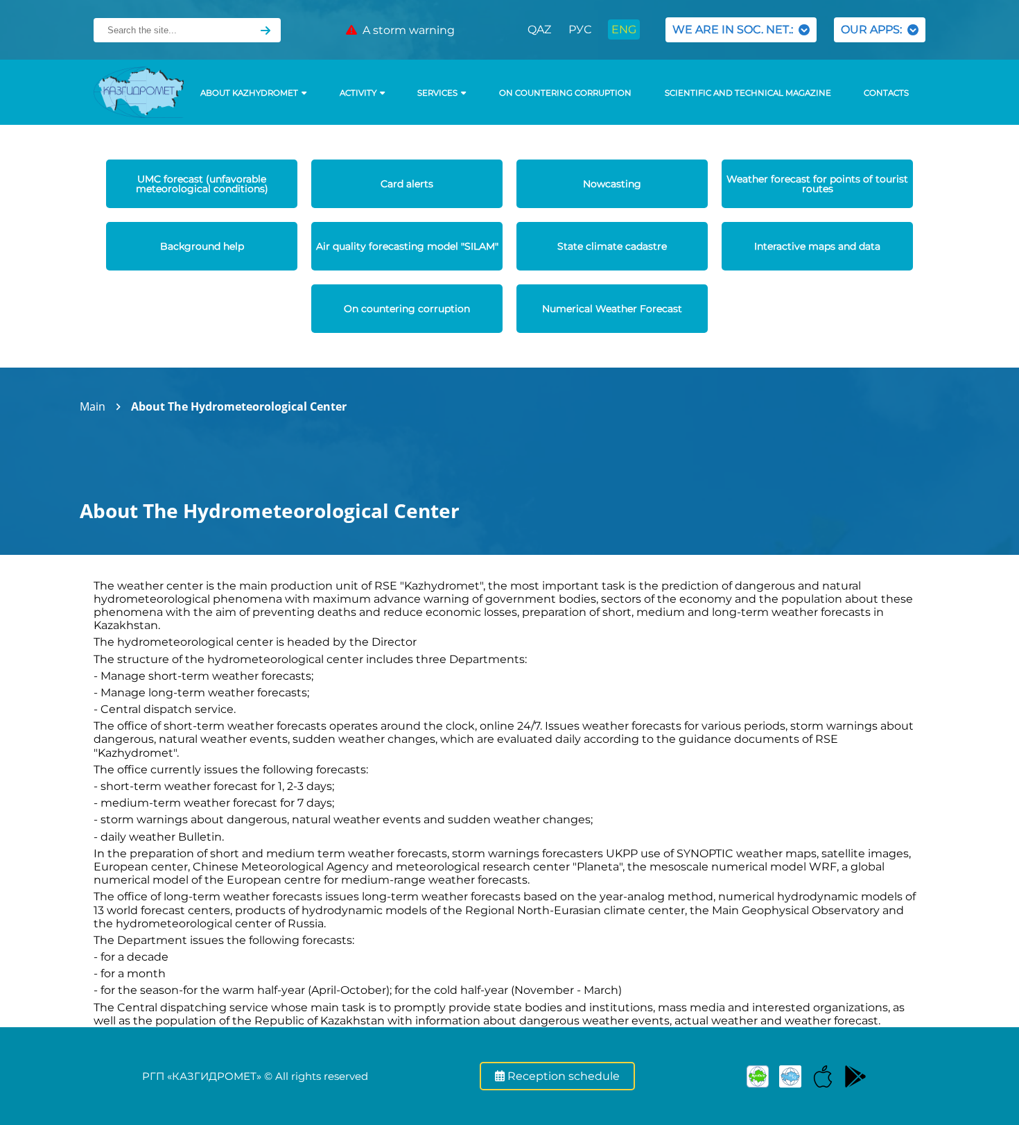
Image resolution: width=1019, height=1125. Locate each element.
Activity (358, 93)
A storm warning (406, 30)
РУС (579, 29)
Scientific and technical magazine (748, 93)
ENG (623, 29)
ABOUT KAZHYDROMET (249, 93)
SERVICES (437, 93)
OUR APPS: (874, 29)
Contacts (886, 93)
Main (92, 406)
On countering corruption (565, 93)
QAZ (539, 29)
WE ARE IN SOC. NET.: (735, 29)
